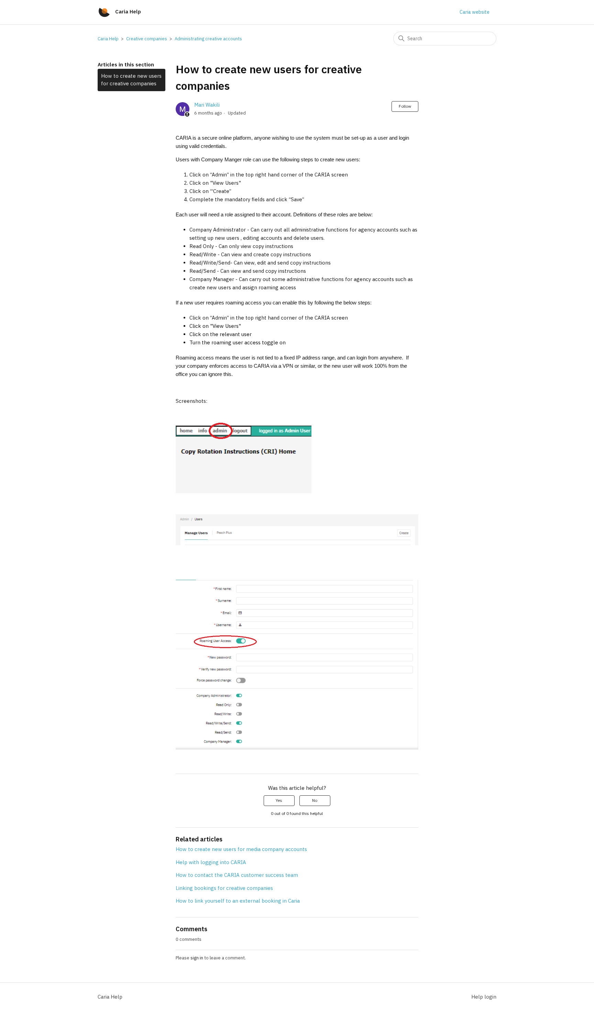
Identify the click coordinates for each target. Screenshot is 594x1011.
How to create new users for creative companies (131, 80)
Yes (279, 800)
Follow (405, 106)
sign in (196, 958)
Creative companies (146, 39)
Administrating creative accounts (208, 39)
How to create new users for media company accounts (241, 849)
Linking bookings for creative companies (224, 888)
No (314, 800)
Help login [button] (483, 996)
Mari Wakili (207, 104)
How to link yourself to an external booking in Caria (238, 900)
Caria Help (108, 39)
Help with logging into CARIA (211, 862)
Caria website (475, 12)
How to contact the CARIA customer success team (237, 875)
